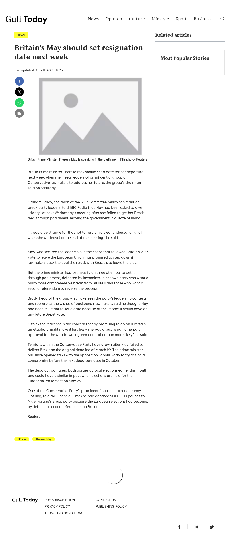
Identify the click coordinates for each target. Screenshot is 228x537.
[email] (19, 113)
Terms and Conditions (64, 513)
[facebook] (19, 81)
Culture (137, 19)
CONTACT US (106, 499)
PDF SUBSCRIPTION (60, 499)
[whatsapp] (19, 102)
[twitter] (19, 91)
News (93, 19)
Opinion (114, 19)
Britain (22, 439)
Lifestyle (160, 19)
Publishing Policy (111, 506)
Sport (181, 19)
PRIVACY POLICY (57, 506)
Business (202, 19)
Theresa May (43, 439)
